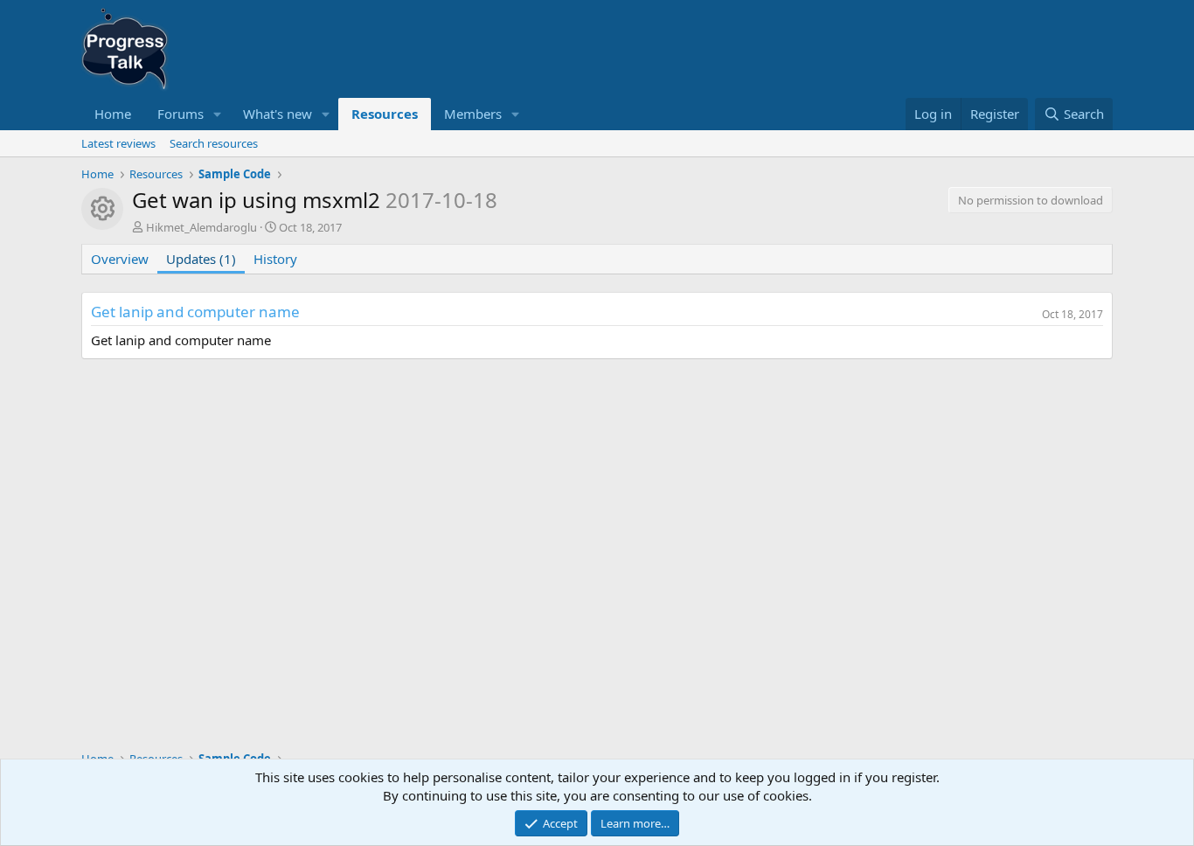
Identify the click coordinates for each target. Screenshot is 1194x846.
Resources (384, 113)
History (275, 258)
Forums (180, 113)
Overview (120, 258)
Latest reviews (118, 143)
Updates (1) (201, 258)
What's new (277, 113)
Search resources (214, 143)
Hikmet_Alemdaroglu (201, 227)
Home (112, 113)
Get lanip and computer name (195, 312)
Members (473, 113)
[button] (217, 114)
